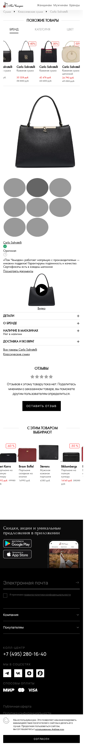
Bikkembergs (69, 471)
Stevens (45, 471)
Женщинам (44, 5)
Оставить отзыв (41, 406)
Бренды (74, 5)
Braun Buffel (26, 471)
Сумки (7, 11)
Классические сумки (30, 11)
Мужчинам (60, 5)
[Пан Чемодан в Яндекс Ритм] (40, 673)
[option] (26, 61)
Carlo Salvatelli (59, 11)
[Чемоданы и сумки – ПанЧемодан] (13, 5)
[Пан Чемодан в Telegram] (7, 673)
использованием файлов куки (49, 729)
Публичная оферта (17, 706)
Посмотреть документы (18, 271)
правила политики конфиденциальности (47, 594)
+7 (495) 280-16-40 (24, 654)
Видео (41, 308)
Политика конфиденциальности (27, 713)
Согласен (41, 739)
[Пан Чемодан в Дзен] (29, 673)
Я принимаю (40, 594)
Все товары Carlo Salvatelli (20, 349)
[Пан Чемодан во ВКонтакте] (18, 673)
